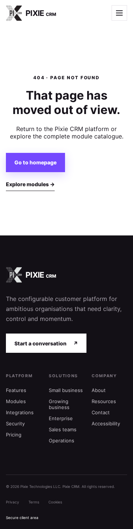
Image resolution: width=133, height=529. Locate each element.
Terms (33, 502)
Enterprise (61, 418)
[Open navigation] (119, 13)
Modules (16, 401)
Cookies (55, 502)
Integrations (20, 412)
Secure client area (22, 517)
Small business (66, 390)
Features (16, 390)
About (99, 390)
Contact (101, 412)
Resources (104, 401)
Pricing (13, 435)
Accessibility (106, 423)
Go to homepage (35, 162)
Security (15, 423)
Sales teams (62, 429)
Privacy (12, 502)
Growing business (59, 404)
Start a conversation (46, 343)
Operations (61, 440)
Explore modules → (30, 184)
